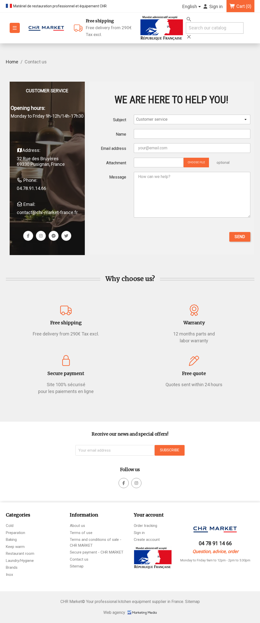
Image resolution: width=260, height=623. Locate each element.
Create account (147, 539)
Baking (11, 539)
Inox (9, 574)
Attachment (116, 163)
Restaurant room (20, 553)
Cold (9, 525)
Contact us (79, 559)
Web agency (114, 612)
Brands (12, 567)
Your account (149, 515)
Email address (113, 148)
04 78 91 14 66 (215, 543)
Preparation (15, 532)
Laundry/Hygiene (20, 560)
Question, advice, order (215, 551)
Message (117, 177)
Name (121, 134)
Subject (119, 119)
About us (77, 525)
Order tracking (145, 525)
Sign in (139, 532)
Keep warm (15, 546)
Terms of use (81, 532)
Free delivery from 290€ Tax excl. (109, 27)
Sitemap (77, 566)
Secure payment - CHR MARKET (96, 552)
